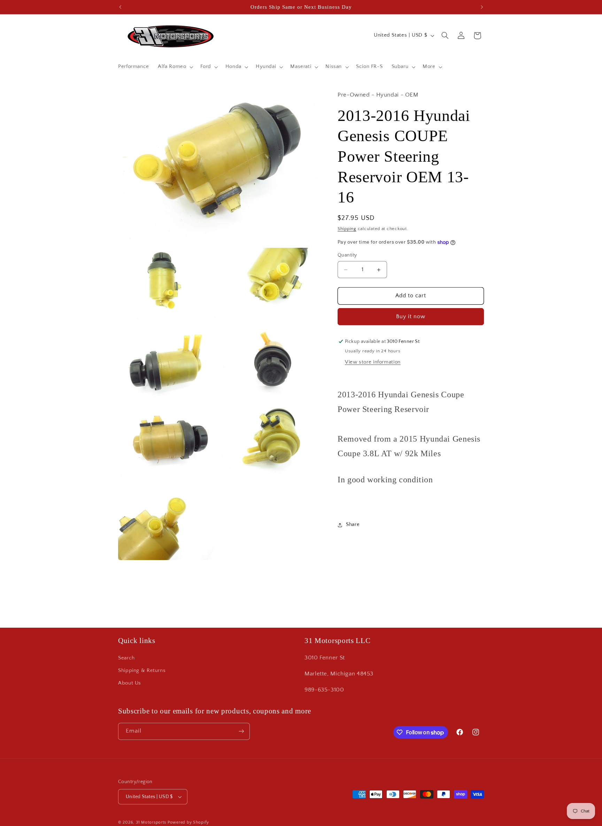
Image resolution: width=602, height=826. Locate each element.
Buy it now (411, 317)
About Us (129, 683)
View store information (373, 362)
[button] (175, 67)
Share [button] (353, 525)
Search (126, 658)
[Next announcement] (481, 7)
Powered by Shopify (188, 822)
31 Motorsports (151, 822)
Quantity (347, 255)
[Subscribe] (241, 731)
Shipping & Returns (141, 670)
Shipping (347, 228)
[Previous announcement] (120, 7)
